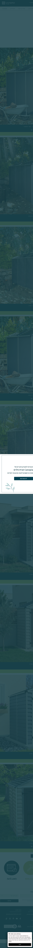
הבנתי (20, 944)
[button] (23, 478)
